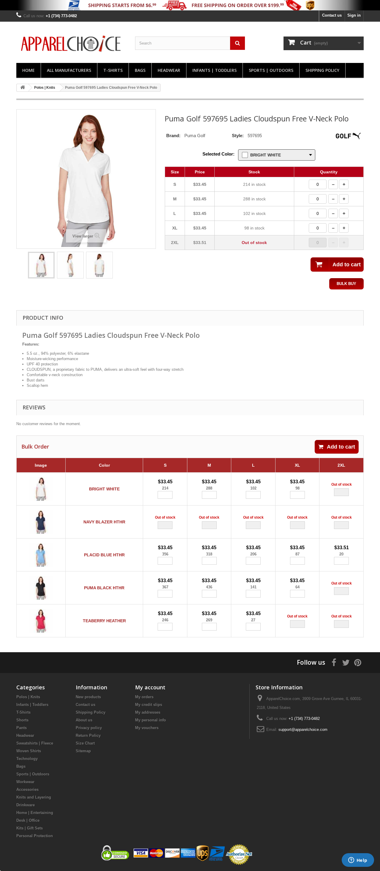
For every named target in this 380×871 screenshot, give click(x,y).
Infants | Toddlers (214, 70)
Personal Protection (34, 836)
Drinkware (25, 805)
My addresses (147, 712)
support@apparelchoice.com (302, 729)
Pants (21, 728)
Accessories (27, 789)
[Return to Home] (22, 87)
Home (28, 70)
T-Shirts (113, 70)
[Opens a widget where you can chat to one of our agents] (357, 860)
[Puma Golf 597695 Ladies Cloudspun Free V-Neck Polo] (41, 265)
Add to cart (341, 447)
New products (88, 697)
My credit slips (148, 704)
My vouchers (147, 728)
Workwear (25, 782)
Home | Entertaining (34, 812)
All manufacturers (69, 70)
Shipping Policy (322, 70)
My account (150, 687)
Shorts (22, 720)
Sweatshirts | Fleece (34, 743)
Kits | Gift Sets (29, 828)
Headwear (169, 70)
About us (84, 720)
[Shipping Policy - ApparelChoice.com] (190, 5)
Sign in (354, 15)
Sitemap (83, 751)
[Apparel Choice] (71, 43)
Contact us (332, 15)
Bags (140, 70)
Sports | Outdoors (271, 70)
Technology (27, 758)
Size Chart (85, 743)
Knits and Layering (33, 797)
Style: (238, 135)
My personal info (150, 720)
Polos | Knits (28, 697)
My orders (144, 697)
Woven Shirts (28, 751)
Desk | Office (27, 820)
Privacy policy (89, 728)
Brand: (173, 135)
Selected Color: (218, 153)
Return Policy (88, 735)
